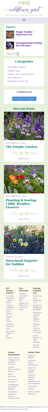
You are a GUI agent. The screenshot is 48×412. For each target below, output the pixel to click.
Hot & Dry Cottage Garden (32, 370)
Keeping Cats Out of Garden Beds (23, 297)
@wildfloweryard (24, 92)
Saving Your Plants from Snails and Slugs (23, 306)
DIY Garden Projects (16, 67)
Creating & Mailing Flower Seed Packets (10, 309)
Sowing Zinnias (36, 346)
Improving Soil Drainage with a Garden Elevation (14, 361)
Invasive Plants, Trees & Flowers (14, 369)
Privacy (45, 407)
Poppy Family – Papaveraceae (25, 33)
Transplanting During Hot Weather (29, 44)
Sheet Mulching (12, 375)
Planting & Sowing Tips (17, 81)
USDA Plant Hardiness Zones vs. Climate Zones (14, 395)
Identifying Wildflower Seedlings (37, 307)
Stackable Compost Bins (10, 326)
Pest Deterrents (14, 78)
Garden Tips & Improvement (20, 74)
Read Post (24, 159)
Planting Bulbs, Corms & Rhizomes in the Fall (37, 328)
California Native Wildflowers (33, 363)
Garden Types (13, 71)
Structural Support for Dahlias (22, 262)
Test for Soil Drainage (12, 380)
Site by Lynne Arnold (19, 409)
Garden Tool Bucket (9, 319)
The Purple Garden (21, 147)
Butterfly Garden (31, 357)
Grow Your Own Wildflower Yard (37, 299)
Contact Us (5, 409)
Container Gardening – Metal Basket (10, 299)
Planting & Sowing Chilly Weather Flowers (21, 203)
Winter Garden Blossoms (34, 393)
